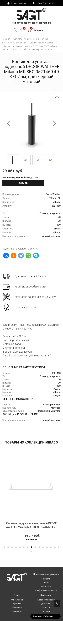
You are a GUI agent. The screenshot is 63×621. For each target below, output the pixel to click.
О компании (17, 600)
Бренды (17, 603)
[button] (4, 547)
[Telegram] (21, 255)
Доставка (46, 603)
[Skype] (36, 255)
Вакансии (17, 607)
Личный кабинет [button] (19, 3)
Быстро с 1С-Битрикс (43, 616)
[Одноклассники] (13, 255)
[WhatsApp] (28, 255)
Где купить (46, 611)
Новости (46, 579)
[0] (22, 30)
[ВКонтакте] (6, 255)
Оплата (46, 607)
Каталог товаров (46, 600)
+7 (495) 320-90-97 (45, 3)
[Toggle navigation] (48, 30)
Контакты (17, 611)
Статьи (46, 582)
